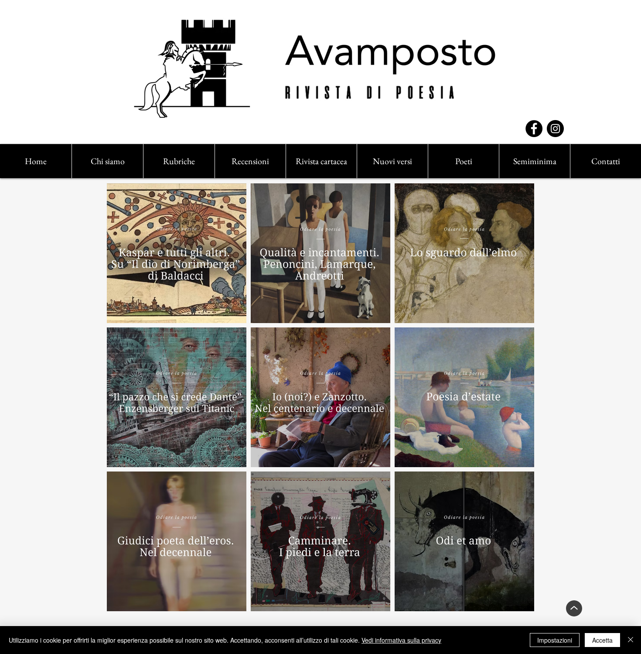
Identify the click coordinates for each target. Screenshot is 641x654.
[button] (179, 161)
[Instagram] (555, 128)
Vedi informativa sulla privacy (401, 640)
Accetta (602, 640)
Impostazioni (554, 640)
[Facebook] (533, 128)
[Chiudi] (630, 640)
